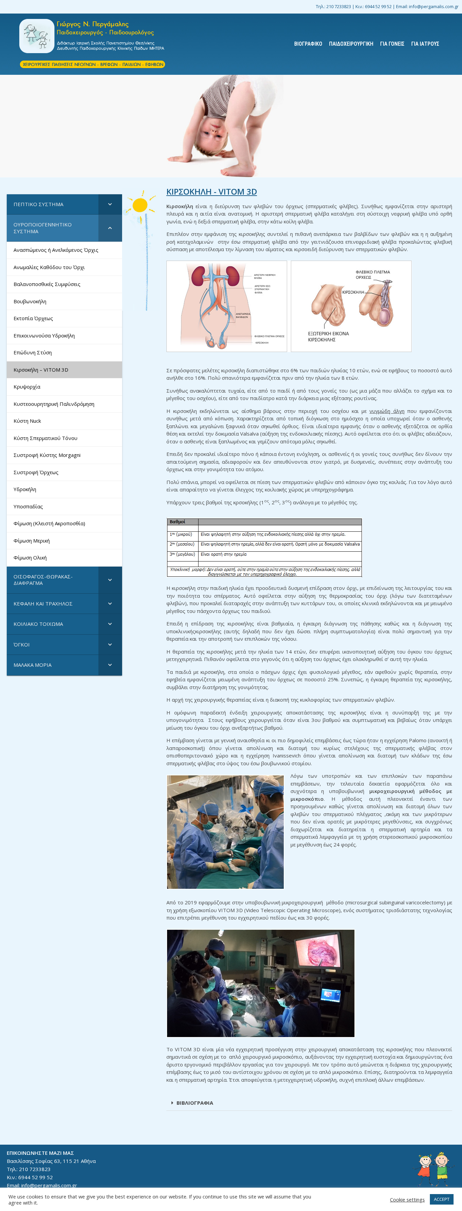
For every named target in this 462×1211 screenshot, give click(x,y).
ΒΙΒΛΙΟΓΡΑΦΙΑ (195, 1102)
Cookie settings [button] (407, 1199)
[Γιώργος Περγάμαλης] (92, 44)
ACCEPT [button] (441, 1199)
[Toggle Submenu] (110, 204)
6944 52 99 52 (378, 6)
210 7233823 (338, 6)
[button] (309, 1103)
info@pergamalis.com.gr (434, 6)
